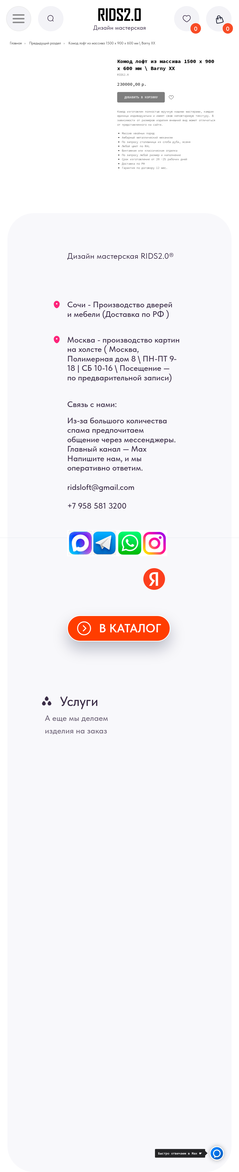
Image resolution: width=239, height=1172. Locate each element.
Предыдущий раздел (45, 43)
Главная (16, 43)
